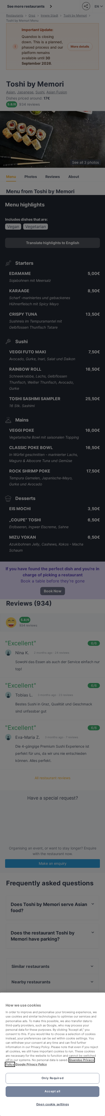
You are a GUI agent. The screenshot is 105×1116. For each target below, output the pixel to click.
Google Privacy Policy (31, 1064)
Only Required (52, 1078)
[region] (52, 1054)
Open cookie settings (52, 1104)
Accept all (52, 1091)
